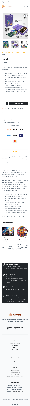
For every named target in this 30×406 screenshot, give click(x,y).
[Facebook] (12, 404)
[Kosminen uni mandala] (22, 231)
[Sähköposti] (17, 404)
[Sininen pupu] (8, 231)
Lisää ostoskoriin (18, 103)
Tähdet (4, 120)
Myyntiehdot (15, 370)
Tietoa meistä (15, 358)
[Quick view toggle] (11, 232)
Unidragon (15, 345)
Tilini (15, 362)
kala (21, 122)
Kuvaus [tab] (15, 151)
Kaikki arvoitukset (18, 119)
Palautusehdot (15, 374)
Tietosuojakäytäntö (15, 372)
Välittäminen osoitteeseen (15, 376)
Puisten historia (15, 360)
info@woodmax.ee (17, 391)
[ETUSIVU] (2, 52)
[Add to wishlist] (2, 112)
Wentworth (15, 349)
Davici (9, 119)
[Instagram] (15, 404)
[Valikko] (27, 6)
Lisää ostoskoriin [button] (10, 247)
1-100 (18, 122)
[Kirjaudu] (21, 6)
